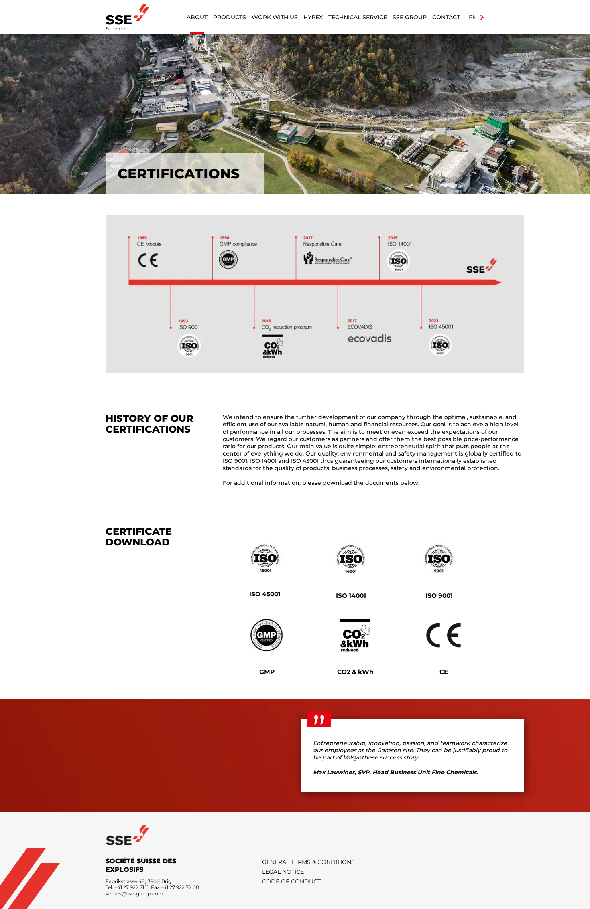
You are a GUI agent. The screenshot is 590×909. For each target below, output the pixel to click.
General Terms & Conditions (308, 862)
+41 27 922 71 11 (131, 887)
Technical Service (357, 17)
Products (229, 17)
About (197, 17)
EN (473, 17)
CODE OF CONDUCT (291, 881)
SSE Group (410, 17)
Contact (446, 17)
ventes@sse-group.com (134, 894)
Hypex (313, 17)
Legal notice (283, 871)
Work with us (275, 17)
